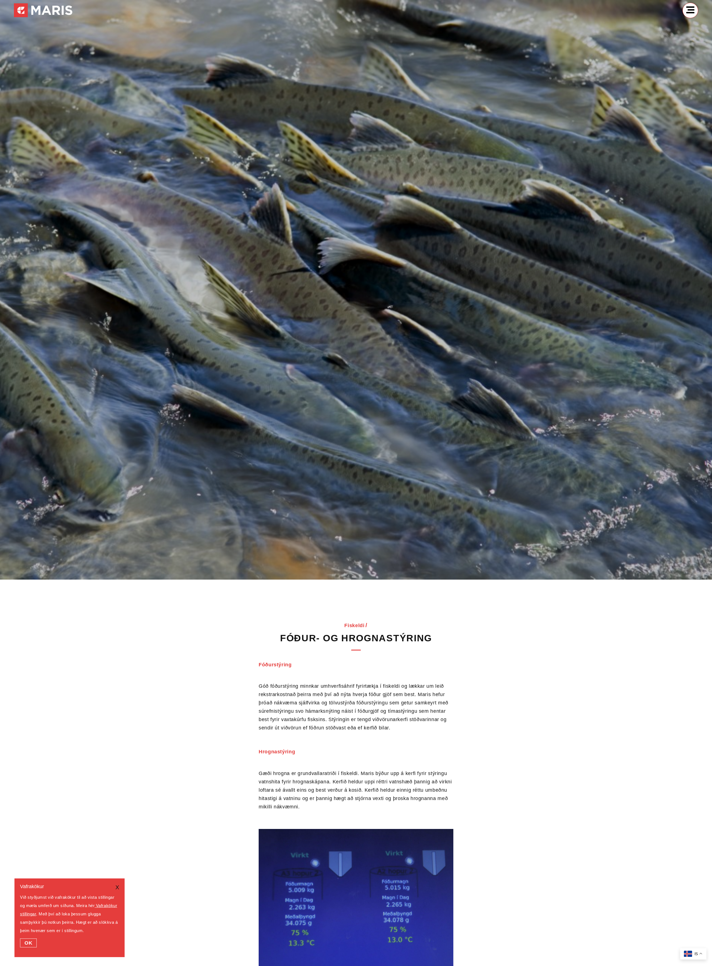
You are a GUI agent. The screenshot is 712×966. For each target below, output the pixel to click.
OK (28, 943)
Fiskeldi (354, 625)
